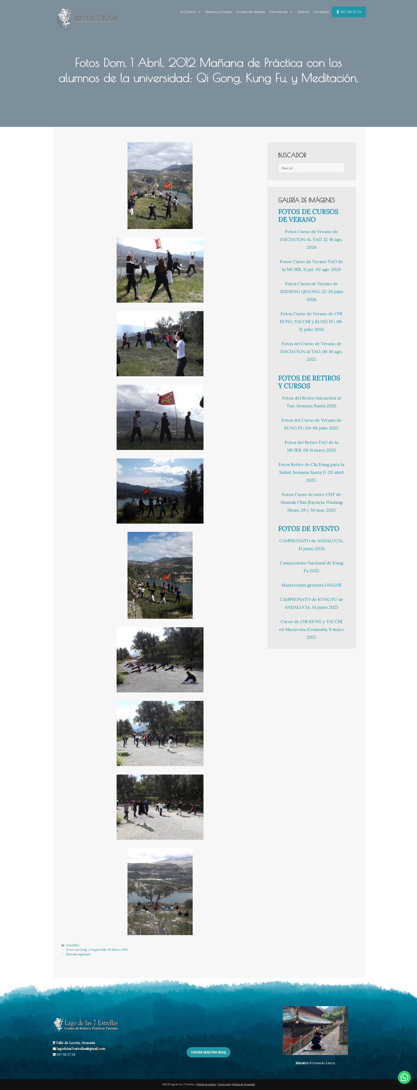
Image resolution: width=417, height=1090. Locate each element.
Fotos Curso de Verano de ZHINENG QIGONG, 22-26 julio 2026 (311, 291)
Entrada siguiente (78, 954)
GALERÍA (72, 945)
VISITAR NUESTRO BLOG (208, 1052)
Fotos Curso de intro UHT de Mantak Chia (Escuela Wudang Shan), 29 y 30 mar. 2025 (312, 502)
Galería (303, 12)
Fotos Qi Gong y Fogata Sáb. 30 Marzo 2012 (97, 950)
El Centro (188, 12)
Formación (279, 12)
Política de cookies (206, 1084)
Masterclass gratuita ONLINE (311, 585)
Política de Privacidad (243, 1084)
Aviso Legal (224, 1084)
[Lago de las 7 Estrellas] (86, 17)
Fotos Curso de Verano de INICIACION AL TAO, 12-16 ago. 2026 (311, 239)
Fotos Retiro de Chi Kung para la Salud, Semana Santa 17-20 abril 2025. (311, 472)
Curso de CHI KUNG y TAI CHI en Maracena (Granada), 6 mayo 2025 (311, 629)
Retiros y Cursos (218, 12)
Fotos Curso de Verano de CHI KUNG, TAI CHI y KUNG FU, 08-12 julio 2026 (311, 321)
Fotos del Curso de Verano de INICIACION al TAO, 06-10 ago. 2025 (311, 351)
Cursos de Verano (250, 12)
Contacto (321, 12)
